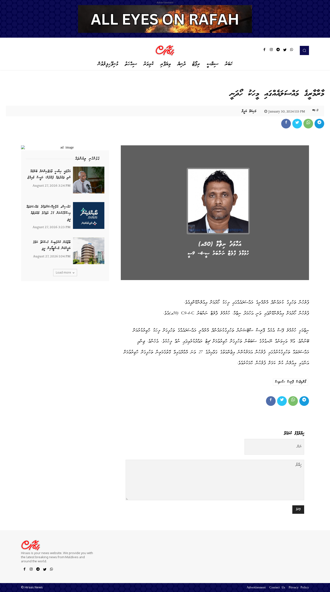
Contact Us (277, 587)
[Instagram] (271, 50)
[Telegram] (278, 50)
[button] (304, 50)
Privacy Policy (299, 587)
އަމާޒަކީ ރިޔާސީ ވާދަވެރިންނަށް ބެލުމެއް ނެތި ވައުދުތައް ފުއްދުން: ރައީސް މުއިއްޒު (49, 175)
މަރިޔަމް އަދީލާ (249, 111)
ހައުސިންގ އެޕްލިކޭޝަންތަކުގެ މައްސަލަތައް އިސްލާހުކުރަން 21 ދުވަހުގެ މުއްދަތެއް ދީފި (48, 213)
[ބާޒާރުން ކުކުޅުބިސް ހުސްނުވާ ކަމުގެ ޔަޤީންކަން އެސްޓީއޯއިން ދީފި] (88, 251)
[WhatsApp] (291, 50)
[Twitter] (284, 50)
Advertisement (256, 587)
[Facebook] (264, 50)
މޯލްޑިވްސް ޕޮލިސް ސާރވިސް (290, 382)
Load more (63, 272)
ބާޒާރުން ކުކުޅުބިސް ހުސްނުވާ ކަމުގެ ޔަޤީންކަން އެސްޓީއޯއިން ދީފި (52, 246)
